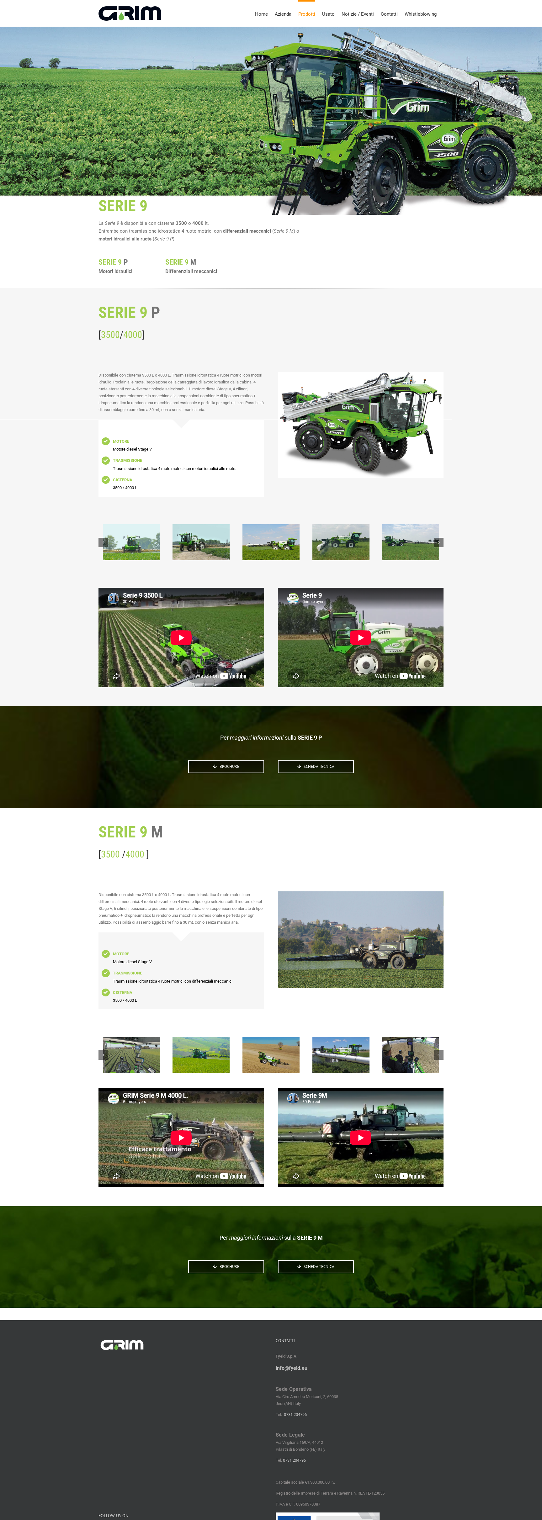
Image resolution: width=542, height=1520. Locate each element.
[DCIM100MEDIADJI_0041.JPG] (131, 1055)
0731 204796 (295, 1414)
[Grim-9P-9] (410, 542)
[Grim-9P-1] (340, 542)
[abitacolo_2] (410, 1055)
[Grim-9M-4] (271, 1055)
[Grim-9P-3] (201, 542)
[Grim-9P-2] (271, 542)
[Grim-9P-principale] (131, 542)
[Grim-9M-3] (340, 1055)
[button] (103, 542)
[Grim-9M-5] (201, 1055)
